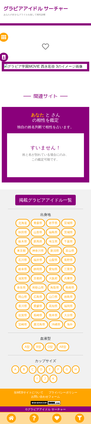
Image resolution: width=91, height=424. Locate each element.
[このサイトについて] (34, 418)
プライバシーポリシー (63, 392)
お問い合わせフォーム (45, 396)
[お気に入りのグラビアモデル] (57, 418)
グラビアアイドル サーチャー (36, 8)
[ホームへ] (11, 418)
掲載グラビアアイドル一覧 (45, 200)
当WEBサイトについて (28, 392)
